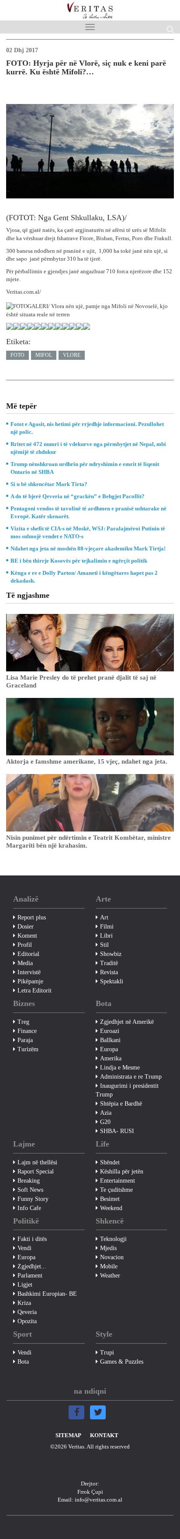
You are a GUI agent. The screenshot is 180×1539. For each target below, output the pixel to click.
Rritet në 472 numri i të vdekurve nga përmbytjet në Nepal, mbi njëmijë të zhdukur (88, 448)
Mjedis (108, 1248)
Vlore (71, 355)
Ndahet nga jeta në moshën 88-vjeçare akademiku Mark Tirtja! (88, 548)
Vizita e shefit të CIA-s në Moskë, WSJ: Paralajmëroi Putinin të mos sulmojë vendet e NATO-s (87, 532)
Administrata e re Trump (131, 1076)
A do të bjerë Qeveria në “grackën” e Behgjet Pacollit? (77, 496)
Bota (23, 1361)
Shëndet (110, 1162)
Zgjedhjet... (31, 1266)
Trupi (107, 1352)
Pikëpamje (30, 981)
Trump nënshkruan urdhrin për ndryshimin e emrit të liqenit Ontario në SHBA (84, 468)
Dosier (25, 926)
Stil (104, 945)
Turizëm (27, 1049)
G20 (105, 1122)
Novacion (112, 1257)
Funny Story (32, 1199)
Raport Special (35, 1171)
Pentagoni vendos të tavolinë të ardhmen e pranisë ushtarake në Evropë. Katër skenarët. (88, 512)
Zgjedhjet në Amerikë (127, 1022)
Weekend (111, 1208)
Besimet (110, 1199)
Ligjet (24, 1284)
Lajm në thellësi (37, 1162)
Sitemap (68, 1435)
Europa (109, 1049)
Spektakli (111, 981)
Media (25, 963)
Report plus (31, 917)
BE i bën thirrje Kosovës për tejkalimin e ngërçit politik (78, 560)
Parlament (29, 1275)
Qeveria (27, 1312)
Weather (110, 1275)
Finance (27, 1031)
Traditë (109, 963)
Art (104, 917)
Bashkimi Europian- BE (47, 1294)
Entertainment (117, 1180)
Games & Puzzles (121, 1361)
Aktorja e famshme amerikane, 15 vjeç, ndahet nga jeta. (86, 761)
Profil (24, 945)
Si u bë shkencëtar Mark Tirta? (48, 484)
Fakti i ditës (32, 1239)
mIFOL (43, 355)
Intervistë (29, 972)
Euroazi (109, 1031)
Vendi (24, 1248)
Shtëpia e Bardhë (121, 1103)
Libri (106, 935)
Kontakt (104, 1435)
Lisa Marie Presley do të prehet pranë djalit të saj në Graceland (81, 681)
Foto (17, 355)
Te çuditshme (116, 1190)
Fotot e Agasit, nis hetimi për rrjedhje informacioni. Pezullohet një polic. (87, 428)
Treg (23, 1022)
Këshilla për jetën (121, 1171)
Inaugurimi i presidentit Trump (127, 1090)
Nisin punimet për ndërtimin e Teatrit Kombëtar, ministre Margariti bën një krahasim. (88, 841)
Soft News (30, 1190)
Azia (105, 1113)
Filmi (107, 926)
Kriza (24, 1303)
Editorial (28, 954)
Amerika (110, 1058)
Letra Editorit (34, 990)
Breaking (28, 1180)
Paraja (25, 1040)
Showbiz (110, 954)
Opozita (27, 1321)
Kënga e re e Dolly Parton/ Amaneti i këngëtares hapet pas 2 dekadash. (84, 577)
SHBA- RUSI (117, 1131)
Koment (27, 935)
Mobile (109, 1266)
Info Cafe (29, 1208)
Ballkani (110, 1040)
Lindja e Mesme (120, 1067)
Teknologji (113, 1239)
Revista (109, 972)
